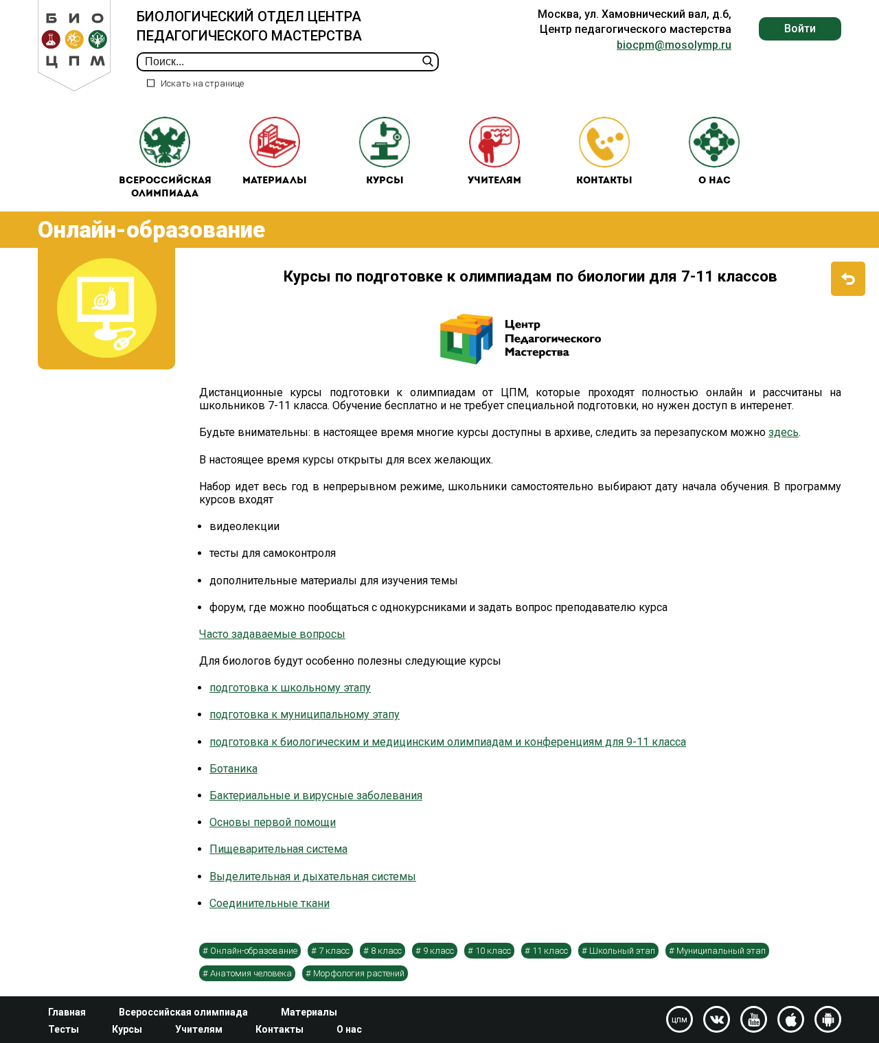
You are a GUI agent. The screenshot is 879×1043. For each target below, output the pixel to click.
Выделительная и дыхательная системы (312, 876)
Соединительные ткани (269, 903)
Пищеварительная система (278, 849)
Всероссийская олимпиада (165, 188)
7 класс (334, 950)
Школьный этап (622, 950)
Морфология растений (358, 973)
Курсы (385, 181)
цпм (679, 1019)
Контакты (604, 181)
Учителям (494, 181)
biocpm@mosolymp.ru (674, 44)
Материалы (274, 181)
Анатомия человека (251, 973)
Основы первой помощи (272, 822)
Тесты (63, 1029)
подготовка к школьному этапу (290, 687)
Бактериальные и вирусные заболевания (315, 795)
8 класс (386, 950)
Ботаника (233, 768)
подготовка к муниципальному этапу (304, 714)
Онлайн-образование (253, 950)
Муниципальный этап (721, 950)
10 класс (493, 950)
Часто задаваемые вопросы (272, 634)
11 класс (550, 950)
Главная (67, 1012)
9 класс (438, 950)
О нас (714, 181)
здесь (783, 432)
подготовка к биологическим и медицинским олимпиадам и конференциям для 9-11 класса (447, 741)
